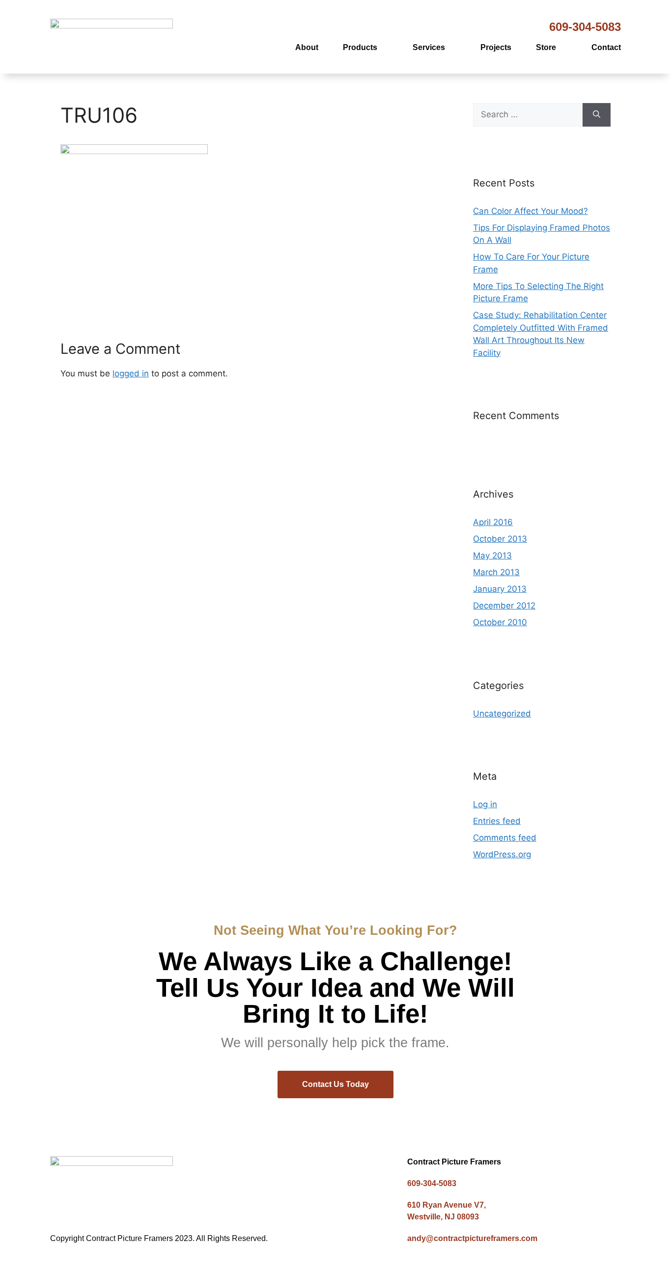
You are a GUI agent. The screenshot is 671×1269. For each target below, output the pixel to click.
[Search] (597, 115)
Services (429, 47)
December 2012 (504, 605)
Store (546, 47)
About (306, 47)
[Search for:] (528, 115)
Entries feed (497, 821)
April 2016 (493, 522)
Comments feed (504, 838)
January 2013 (500, 589)
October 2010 (500, 622)
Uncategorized (502, 713)
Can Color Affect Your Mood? (530, 211)
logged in (130, 373)
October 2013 (500, 539)
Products (360, 47)
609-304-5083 (585, 26)
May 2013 (492, 555)
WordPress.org (502, 854)
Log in (485, 804)
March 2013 (496, 572)
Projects (495, 47)
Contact (606, 47)
